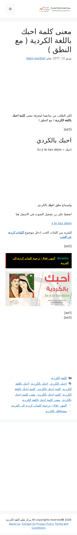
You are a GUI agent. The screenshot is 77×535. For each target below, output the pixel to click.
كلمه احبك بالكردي (49, 394)
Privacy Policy (45, 523)
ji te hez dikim (62, 223)
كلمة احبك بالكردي (49, 389)
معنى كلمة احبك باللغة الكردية (41, 400)
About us (14, 523)
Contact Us (29, 523)
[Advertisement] (38, 466)
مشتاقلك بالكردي (56, 411)
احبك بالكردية (39, 383)
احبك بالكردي (58, 383)
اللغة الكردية (59, 378)
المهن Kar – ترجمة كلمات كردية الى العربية (39, 405)
